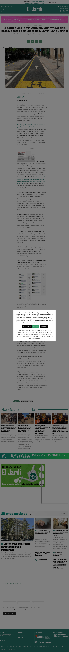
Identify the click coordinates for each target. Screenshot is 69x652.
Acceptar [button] (35, 326)
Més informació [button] (27, 326)
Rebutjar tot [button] (44, 326)
